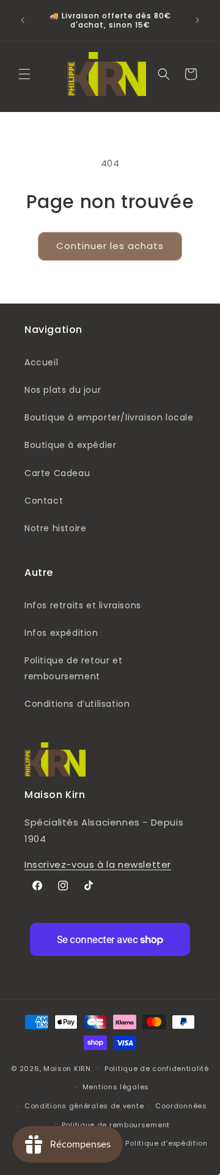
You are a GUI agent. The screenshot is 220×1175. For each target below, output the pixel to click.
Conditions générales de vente (84, 1106)
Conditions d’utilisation (77, 704)
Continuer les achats (110, 245)
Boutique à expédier (70, 445)
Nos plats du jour (62, 390)
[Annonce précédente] (22, 20)
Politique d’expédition (166, 1143)
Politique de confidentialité (157, 1068)
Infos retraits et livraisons (82, 605)
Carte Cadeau (57, 473)
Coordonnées (181, 1106)
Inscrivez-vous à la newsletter (97, 864)
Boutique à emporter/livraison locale (109, 417)
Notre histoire (55, 528)
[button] (24, 74)
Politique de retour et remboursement (73, 668)
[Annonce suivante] (197, 20)
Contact (43, 500)
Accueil (41, 362)
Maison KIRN (67, 1068)
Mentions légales (115, 1087)
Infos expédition (61, 633)
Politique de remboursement (116, 1125)
